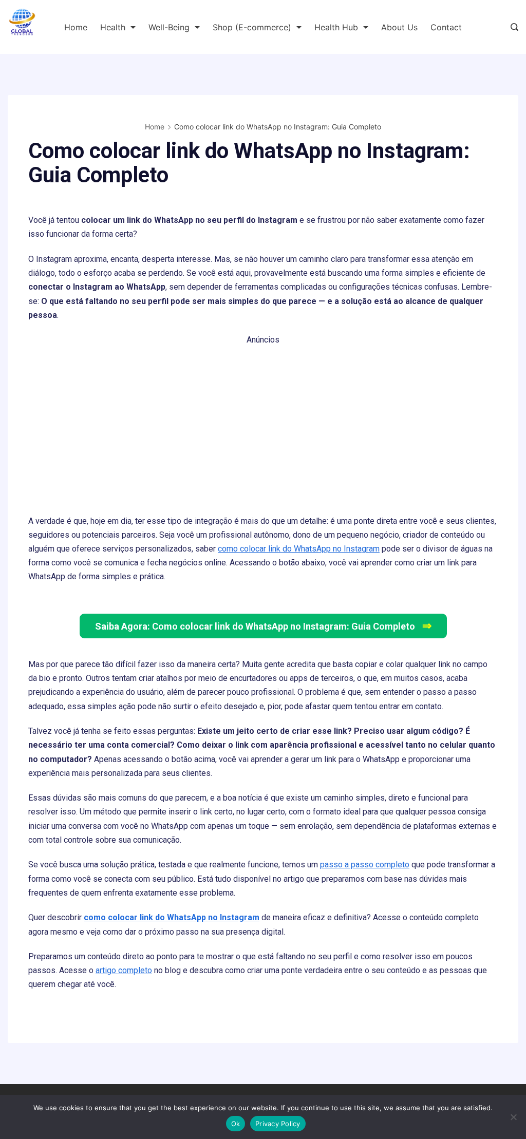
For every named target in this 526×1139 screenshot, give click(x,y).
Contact (446, 27)
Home (75, 27)
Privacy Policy (277, 1123)
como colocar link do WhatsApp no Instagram (299, 549)
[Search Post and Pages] (514, 27)
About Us (399, 27)
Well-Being (169, 27)
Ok (235, 1123)
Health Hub (336, 27)
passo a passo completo (364, 864)
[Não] (513, 1117)
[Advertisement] (263, 419)
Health (112, 27)
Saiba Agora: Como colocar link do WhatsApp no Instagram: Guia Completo (263, 625)
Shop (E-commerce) (252, 27)
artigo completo (124, 970)
